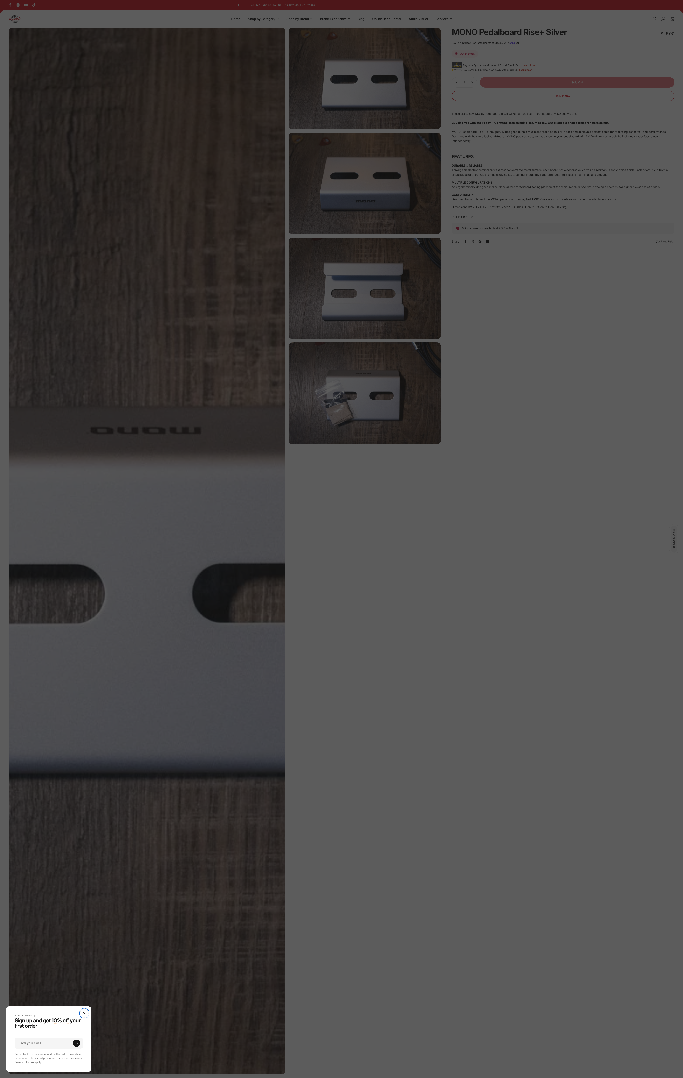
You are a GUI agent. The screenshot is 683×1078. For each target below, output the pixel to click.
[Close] (84, 1013)
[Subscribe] (76, 1043)
